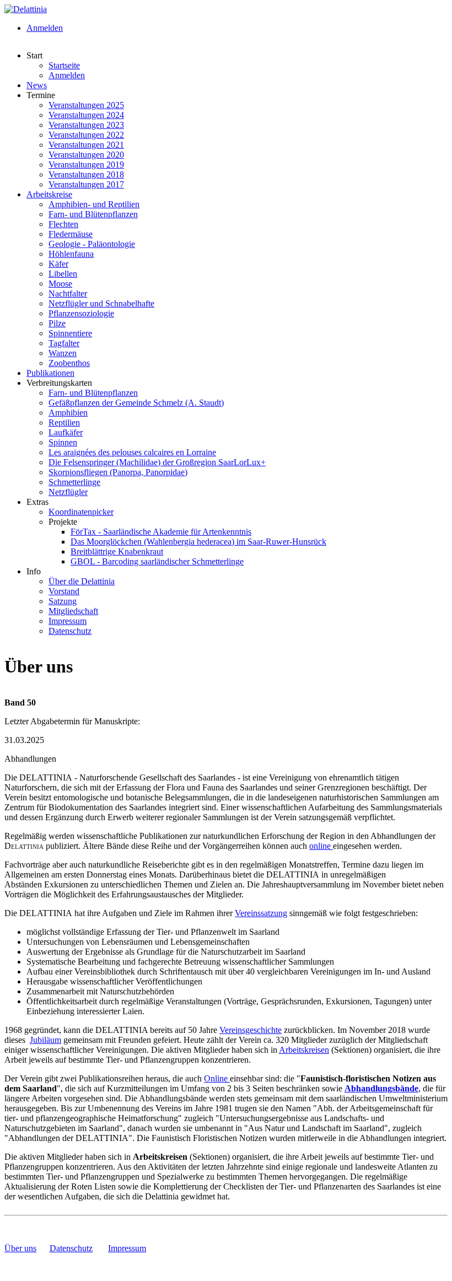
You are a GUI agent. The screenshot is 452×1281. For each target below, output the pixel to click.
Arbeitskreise (49, 194)
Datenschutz (70, 631)
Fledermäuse (71, 234)
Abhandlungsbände (381, 1088)
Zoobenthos (69, 363)
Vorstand (64, 591)
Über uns (20, 1248)
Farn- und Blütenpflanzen (93, 214)
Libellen (63, 273)
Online (217, 1078)
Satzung (63, 601)
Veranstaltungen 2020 (86, 154)
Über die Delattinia (82, 581)
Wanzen (63, 353)
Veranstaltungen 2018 (86, 174)
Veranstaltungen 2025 (86, 105)
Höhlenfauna (71, 254)
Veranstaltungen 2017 (86, 184)
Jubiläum (45, 1040)
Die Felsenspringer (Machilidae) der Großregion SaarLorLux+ (157, 462)
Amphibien (68, 412)
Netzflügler (68, 492)
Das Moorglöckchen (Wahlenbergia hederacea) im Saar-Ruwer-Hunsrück (198, 541)
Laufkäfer (66, 432)
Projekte (63, 521)
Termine (40, 95)
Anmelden (44, 28)
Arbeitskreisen (304, 1049)
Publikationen (50, 373)
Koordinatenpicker (81, 511)
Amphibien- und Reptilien (94, 204)
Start (34, 55)
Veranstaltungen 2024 (86, 115)
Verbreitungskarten (59, 382)
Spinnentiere (70, 333)
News (36, 85)
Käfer (58, 263)
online (321, 846)
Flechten (63, 224)
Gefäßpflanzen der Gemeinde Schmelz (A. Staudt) (136, 402)
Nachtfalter (68, 293)
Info (33, 571)
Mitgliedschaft (73, 611)
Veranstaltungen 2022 (86, 134)
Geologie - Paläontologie (92, 244)
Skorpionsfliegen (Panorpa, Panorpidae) (118, 472)
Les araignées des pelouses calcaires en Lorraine (132, 452)
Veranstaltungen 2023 (86, 125)
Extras (37, 502)
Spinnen (63, 442)
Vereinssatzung (261, 913)
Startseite (64, 65)
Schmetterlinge (74, 482)
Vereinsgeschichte (250, 1030)
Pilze (57, 323)
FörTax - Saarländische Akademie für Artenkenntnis (161, 531)
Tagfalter (64, 343)
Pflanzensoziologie (81, 313)
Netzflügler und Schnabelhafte (101, 303)
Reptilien (64, 422)
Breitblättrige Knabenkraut (117, 551)
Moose (60, 283)
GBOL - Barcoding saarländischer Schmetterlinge (157, 561)
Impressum (68, 621)
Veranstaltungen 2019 (86, 164)
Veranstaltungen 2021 (86, 144)
